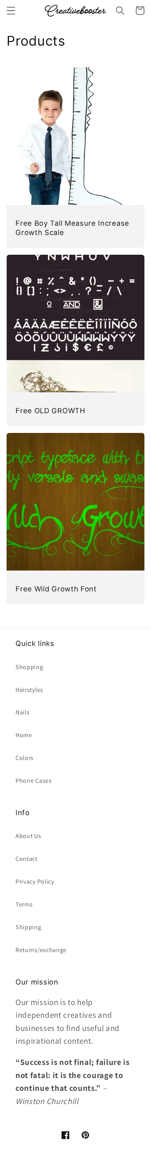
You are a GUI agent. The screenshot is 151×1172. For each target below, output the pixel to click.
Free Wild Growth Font (56, 588)
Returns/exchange (41, 950)
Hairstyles (29, 690)
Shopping (29, 667)
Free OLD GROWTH (50, 410)
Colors (24, 758)
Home (23, 735)
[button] (11, 10)
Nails (22, 712)
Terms (24, 904)
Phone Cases (33, 781)
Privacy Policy (34, 881)
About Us (28, 836)
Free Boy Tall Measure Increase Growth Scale (72, 228)
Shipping (28, 927)
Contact (26, 859)
